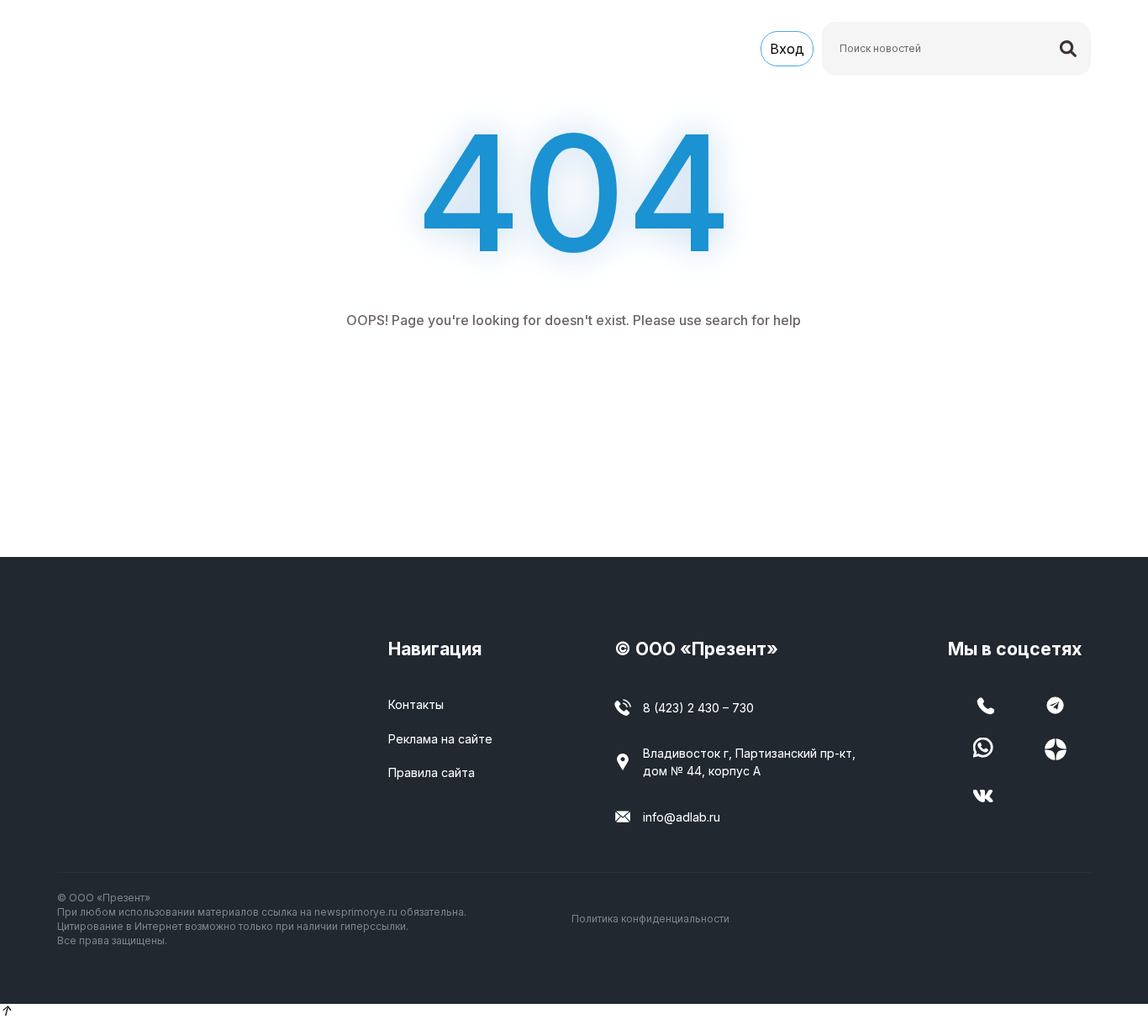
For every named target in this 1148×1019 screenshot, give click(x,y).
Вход (787, 48)
